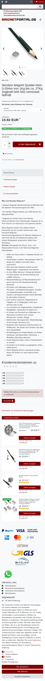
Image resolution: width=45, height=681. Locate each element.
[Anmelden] (2, 2)
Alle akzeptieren (22, 667)
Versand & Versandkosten (15, 588)
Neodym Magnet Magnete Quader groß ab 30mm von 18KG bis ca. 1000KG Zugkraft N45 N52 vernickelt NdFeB (29, 501)
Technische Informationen (15, 591)
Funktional (10, 659)
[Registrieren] (7, 2)
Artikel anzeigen (30, 438)
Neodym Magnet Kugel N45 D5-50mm (29, 476)
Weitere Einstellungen (10, 662)
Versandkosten (19, 159)
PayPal (8, 657)
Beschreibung (9, 173)
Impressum (36, 640)
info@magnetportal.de (11, 13)
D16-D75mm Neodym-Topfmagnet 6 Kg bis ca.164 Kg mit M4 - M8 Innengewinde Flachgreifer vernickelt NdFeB (29, 452)
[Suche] (40, 7)
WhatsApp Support (12, 11)
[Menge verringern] (9, 147)
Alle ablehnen (22, 672)
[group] (10, 430)
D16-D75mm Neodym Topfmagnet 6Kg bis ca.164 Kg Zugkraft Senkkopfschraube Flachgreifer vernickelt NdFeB (29, 425)
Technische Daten (10, 180)
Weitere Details (9, 187)
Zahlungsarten (10, 586)
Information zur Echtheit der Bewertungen (17, 411)
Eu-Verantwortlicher (11, 194)
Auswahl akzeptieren (22, 676)
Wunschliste (8, 154)
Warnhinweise (10, 593)
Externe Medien (12, 654)
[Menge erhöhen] (9, 143)
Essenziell (9, 652)
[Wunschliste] (31, 2)
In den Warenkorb (27, 144)
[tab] (22, 172)
